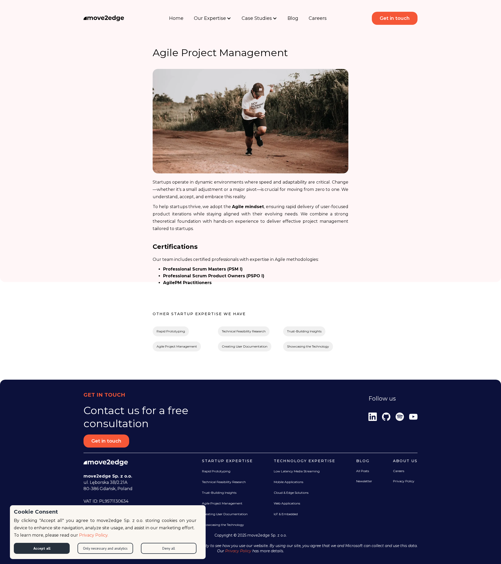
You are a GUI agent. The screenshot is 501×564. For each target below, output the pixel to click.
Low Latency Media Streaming (297, 471)
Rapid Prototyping (171, 331)
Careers (318, 18)
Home (176, 18)
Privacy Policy (403, 481)
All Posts (362, 471)
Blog (293, 18)
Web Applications (287, 503)
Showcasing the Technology (308, 346)
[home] (104, 18)
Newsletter (364, 481)
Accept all (41, 548)
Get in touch (395, 18)
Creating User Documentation (244, 346)
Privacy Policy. (93, 535)
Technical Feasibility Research (244, 331)
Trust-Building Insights (304, 331)
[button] (212, 18)
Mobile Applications (288, 482)
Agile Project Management (177, 346)
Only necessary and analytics (105, 548)
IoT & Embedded (286, 514)
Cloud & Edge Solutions (291, 493)
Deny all (168, 548)
